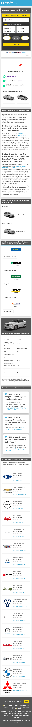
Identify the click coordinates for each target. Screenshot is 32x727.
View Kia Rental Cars (18, 522)
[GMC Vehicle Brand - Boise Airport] (7, 645)
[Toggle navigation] (28, 3)
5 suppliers (19, 81)
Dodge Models (11, 76)
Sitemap (19, 708)
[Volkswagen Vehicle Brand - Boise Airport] (7, 603)
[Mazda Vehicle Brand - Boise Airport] (7, 631)
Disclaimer (26, 707)
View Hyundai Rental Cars (19, 564)
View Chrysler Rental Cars (19, 536)
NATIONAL (18, 166)
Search (16, 44)
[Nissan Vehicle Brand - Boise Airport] (7, 505)
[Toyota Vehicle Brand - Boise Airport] (7, 574)
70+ (25, 38)
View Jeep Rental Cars (18, 592)
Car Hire (16, 705)
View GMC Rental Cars (18, 648)
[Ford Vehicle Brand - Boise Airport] (7, 477)
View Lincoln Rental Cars (19, 620)
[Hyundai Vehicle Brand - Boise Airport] (7, 561)
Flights (10, 705)
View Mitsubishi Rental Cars (20, 690)
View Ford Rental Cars (18, 480)
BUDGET (21, 133)
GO (26, 701)
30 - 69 (16, 38)
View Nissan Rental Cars (19, 508)
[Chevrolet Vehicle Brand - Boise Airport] (7, 491)
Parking (6, 707)
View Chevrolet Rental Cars (20, 494)
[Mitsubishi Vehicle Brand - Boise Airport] (7, 687)
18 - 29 (7, 38)
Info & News (18, 707)
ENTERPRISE (5, 168)
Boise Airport (21, 135)
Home (5, 705)
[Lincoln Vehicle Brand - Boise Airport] (7, 617)
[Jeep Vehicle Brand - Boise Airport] (7, 589)
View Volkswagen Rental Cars (20, 606)
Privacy (14, 708)
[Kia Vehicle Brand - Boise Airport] (7, 519)
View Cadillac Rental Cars (19, 550)
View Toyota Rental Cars (19, 578)
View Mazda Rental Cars (19, 634)
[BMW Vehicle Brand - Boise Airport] (7, 673)
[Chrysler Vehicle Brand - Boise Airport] (7, 533)
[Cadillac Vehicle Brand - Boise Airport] (7, 547)
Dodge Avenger (15, 449)
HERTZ (13, 168)
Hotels (12, 707)
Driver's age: (6, 34)
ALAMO (24, 166)
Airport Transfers (24, 705)
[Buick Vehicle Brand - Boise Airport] (7, 659)
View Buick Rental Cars (19, 662)
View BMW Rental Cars (19, 676)
